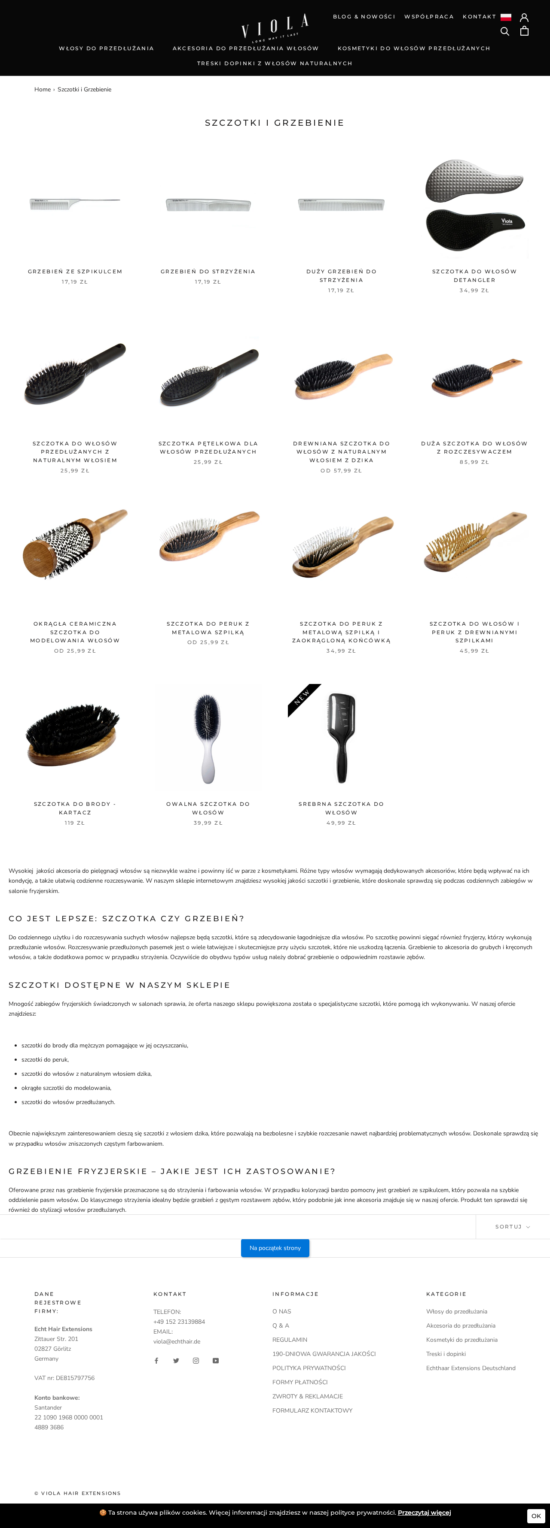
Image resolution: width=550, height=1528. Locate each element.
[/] (275, 18)
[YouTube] (216, 1360)
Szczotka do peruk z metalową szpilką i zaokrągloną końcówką (341, 632)
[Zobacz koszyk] (524, 31)
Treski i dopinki (446, 1354)
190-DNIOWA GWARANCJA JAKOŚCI (324, 1354)
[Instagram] (196, 1360)
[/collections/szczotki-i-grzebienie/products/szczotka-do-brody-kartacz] (75, 737)
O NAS (281, 1311)
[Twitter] (176, 1360)
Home (42, 89)
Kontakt (479, 16)
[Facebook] (156, 1360)
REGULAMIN (289, 1340)
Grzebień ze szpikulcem (75, 271)
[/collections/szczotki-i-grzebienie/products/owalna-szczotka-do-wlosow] (208, 737)
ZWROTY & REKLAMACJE (307, 1396)
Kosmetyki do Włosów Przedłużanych (414, 48)
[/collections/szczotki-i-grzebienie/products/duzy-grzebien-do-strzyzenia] (341, 205)
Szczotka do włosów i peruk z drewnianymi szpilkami (475, 632)
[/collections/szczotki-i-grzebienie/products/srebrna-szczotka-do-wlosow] (341, 737)
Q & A (280, 1326)
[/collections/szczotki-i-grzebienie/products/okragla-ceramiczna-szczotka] (75, 557)
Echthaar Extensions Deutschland (471, 1368)
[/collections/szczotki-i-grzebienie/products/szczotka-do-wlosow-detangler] (475, 205)
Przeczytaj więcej (424, 1512)
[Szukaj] (505, 30)
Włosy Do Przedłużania (106, 48)
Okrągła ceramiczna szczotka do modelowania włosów (75, 632)
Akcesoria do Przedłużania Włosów (246, 48)
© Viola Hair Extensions (78, 1493)
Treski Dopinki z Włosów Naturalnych (275, 63)
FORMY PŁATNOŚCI (300, 1382)
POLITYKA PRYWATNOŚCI (309, 1368)
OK (536, 1516)
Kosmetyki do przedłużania (462, 1340)
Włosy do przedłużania (456, 1311)
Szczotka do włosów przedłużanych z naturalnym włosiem (75, 452)
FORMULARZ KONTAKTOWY (312, 1411)
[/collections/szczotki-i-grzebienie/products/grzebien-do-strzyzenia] (208, 205)
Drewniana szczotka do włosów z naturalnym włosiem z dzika (341, 452)
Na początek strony (275, 1248)
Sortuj (510, 1226)
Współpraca (429, 16)
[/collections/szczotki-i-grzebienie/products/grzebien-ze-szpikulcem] (75, 205)
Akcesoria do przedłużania (460, 1326)
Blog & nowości (364, 16)
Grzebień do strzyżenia (208, 271)
